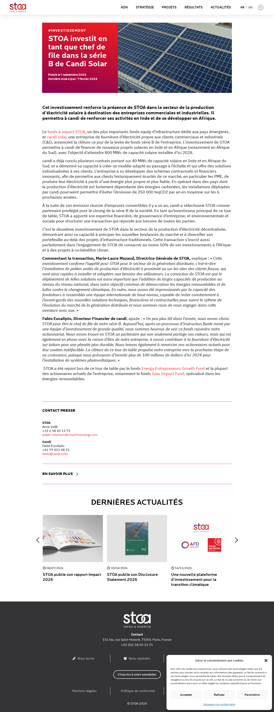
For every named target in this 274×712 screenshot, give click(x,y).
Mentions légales (84, 691)
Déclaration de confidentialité (219, 704)
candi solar (56, 137)
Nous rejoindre (139, 658)
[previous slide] (38, 540)
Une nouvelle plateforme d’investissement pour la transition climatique (194, 579)
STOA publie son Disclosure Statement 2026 (132, 577)
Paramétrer (252, 695)
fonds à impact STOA (66, 131)
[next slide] (236, 540)
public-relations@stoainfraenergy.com (69, 435)
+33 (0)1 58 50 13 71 (137, 645)
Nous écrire (86, 658)
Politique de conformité (138, 691)
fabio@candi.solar (55, 454)
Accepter (186, 695)
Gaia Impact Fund (168, 373)
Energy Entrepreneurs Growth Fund (173, 368)
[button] (266, 661)
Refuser (219, 695)
